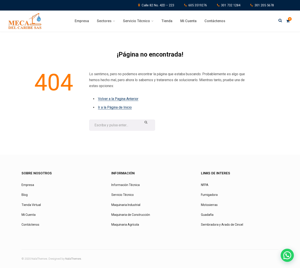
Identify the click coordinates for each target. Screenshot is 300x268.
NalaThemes (73, 258)
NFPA (204, 185)
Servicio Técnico (122, 195)
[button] (287, 255)
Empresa (28, 185)
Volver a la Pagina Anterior (118, 99)
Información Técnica (125, 185)
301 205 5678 (264, 5)
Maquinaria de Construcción (130, 214)
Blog (25, 195)
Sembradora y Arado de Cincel (222, 224)
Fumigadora (209, 195)
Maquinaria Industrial (125, 205)
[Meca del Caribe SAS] (24, 21)
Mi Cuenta (29, 214)
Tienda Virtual (31, 205)
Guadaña (207, 214)
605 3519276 (197, 5)
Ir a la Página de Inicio (115, 107)
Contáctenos (30, 224)
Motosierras (209, 205)
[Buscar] (280, 21)
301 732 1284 (230, 5)
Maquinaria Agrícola (125, 224)
